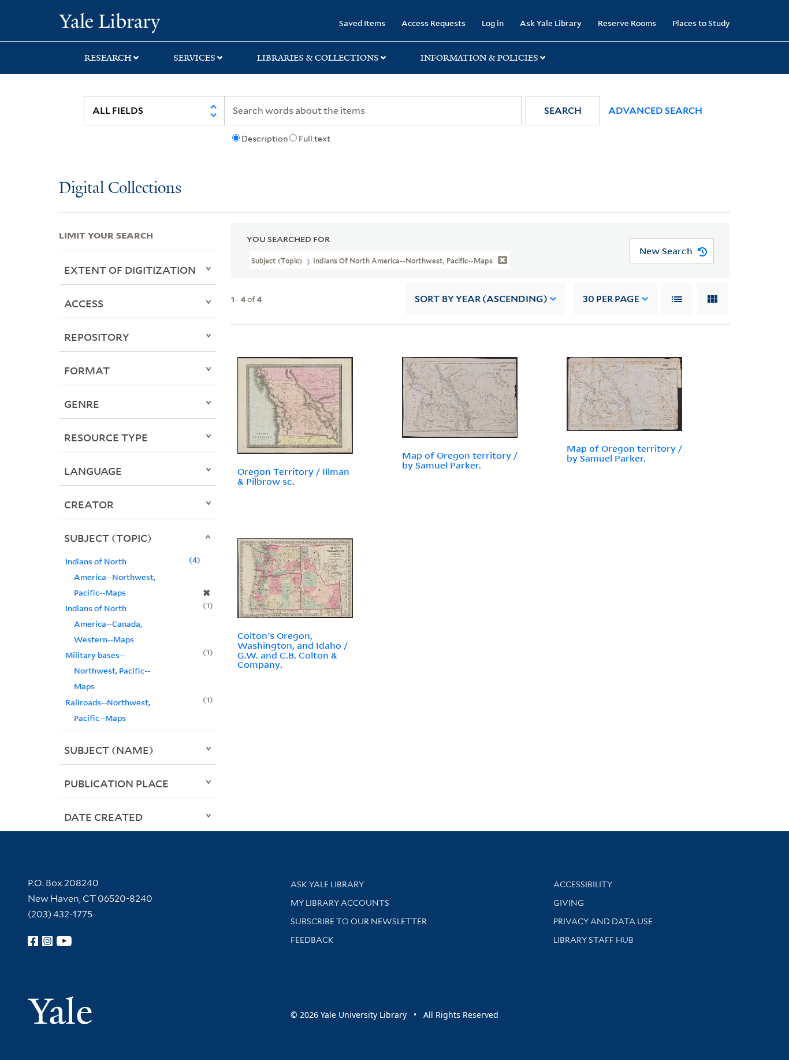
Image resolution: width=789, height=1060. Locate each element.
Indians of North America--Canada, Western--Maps (103, 623)
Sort (481, 298)
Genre (81, 404)
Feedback (312, 939)
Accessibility (582, 884)
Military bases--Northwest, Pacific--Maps (107, 670)
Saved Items (362, 22)
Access (83, 303)
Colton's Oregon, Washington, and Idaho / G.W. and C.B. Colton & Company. (292, 650)
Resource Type (106, 437)
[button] (563, 110)
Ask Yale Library (551, 22)
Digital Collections (120, 189)
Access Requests (433, 22)
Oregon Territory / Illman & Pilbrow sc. (293, 476)
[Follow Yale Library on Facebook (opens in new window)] (33, 941)
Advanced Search (655, 110)
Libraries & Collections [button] (318, 58)
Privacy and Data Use (603, 921)
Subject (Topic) (108, 538)
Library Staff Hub (593, 939)
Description (264, 138)
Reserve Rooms (627, 22)
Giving (568, 902)
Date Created (103, 817)
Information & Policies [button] (479, 58)
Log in (493, 22)
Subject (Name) (109, 750)
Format (87, 370)
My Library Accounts (340, 902)
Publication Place (116, 783)
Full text (314, 138)
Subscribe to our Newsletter (359, 921)
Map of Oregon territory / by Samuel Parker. (460, 460)
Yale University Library (109, 22)
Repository (96, 337)
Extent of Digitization (130, 270)
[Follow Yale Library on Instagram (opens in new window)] (47, 941)
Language (93, 471)
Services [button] (194, 58)
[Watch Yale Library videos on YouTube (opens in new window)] (64, 941)
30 (611, 298)
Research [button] (108, 58)
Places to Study (701, 22)
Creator (89, 504)
